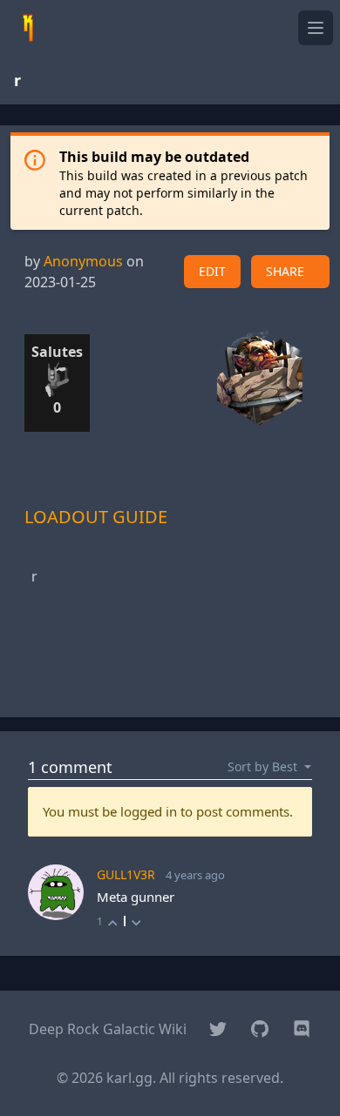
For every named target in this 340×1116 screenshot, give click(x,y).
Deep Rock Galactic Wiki (108, 1029)
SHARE (285, 271)
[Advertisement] (170, 659)
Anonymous (83, 261)
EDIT (212, 271)
